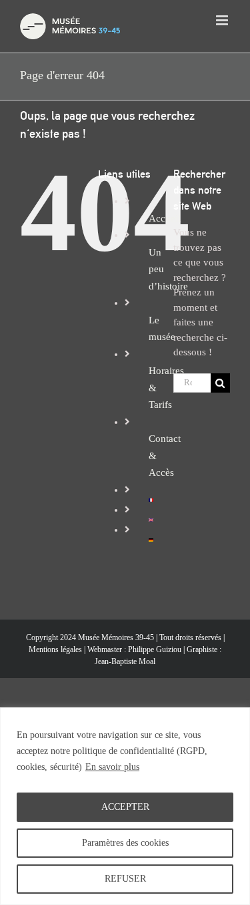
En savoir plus (112, 767)
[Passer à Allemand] (151, 539)
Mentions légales (55, 649)
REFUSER (125, 879)
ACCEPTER (125, 807)
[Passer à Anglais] (151, 519)
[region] (125, 806)
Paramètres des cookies (125, 843)
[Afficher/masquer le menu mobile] (223, 20)
